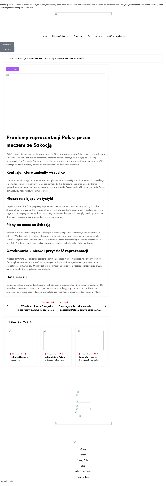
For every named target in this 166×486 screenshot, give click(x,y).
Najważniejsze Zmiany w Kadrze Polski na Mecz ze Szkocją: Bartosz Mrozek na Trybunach (54, 358)
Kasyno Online (59, 36)
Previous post (47, 302)
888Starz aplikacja (116, 36)
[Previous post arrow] (7, 306)
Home (44, 36)
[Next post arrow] (105, 306)
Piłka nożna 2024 (83, 471)
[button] (7, 44)
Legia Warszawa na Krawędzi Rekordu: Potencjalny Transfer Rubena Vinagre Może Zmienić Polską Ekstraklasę (89, 358)
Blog (83, 465)
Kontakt (83, 454)
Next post (63, 302)
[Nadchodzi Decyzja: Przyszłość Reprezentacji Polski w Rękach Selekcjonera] (21, 340)
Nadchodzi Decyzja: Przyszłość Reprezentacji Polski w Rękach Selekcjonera (20, 358)
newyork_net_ (17, 354)
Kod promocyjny (95, 36)
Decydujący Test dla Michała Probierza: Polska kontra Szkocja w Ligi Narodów (79, 308)
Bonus (76, 36)
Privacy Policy (83, 460)
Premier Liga (12, 69)
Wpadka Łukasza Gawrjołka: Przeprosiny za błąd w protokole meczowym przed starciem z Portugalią (35, 308)
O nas (83, 449)
